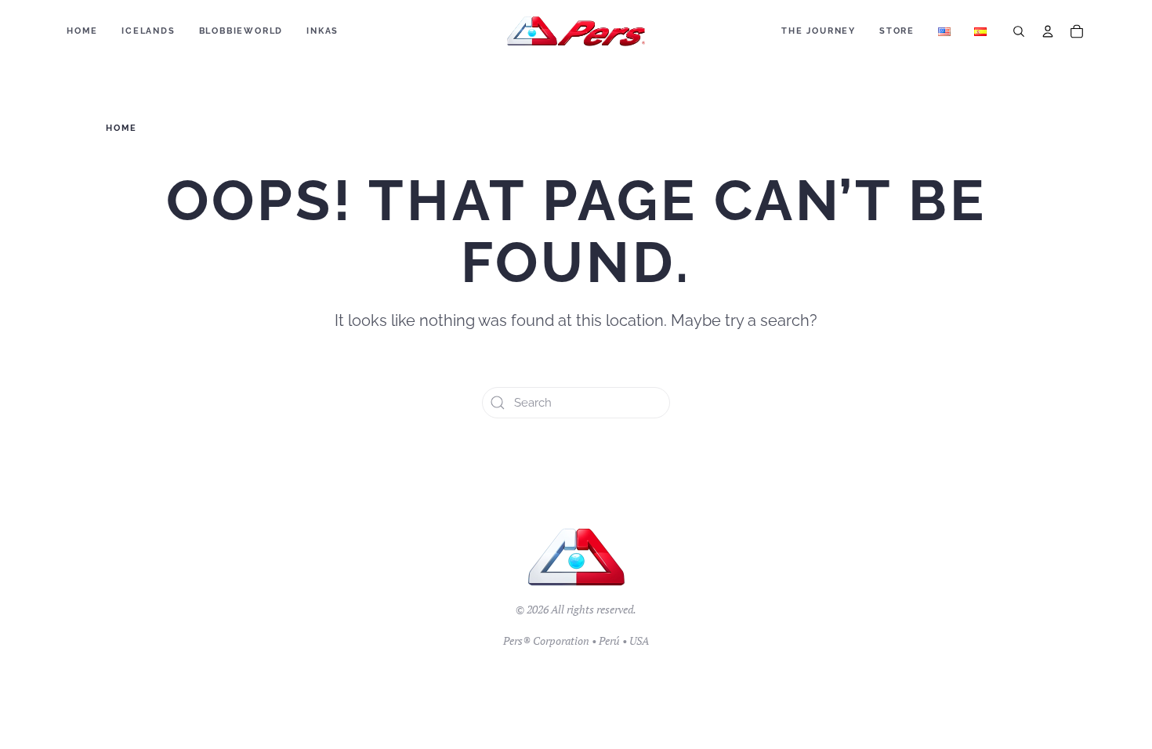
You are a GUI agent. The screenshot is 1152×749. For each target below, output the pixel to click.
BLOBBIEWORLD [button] (241, 31)
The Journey (818, 31)
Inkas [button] (322, 31)
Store (897, 31)
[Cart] (1076, 31)
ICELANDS (148, 31)
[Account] (1047, 31)
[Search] (1018, 31)
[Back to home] (576, 31)
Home (82, 31)
